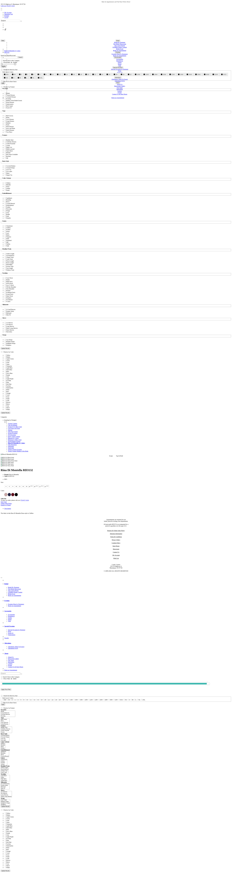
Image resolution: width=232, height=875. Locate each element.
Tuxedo (6, 638)
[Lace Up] (5, 738)
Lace (7, 212)
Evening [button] (6, 600)
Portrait (8, 290)
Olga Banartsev (12, 444)
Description (7, 508)
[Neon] (3, 746)
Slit (7, 158)
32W (216, 74)
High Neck (9, 281)
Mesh (7, 235)
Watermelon (9, 388)
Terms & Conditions (116, 537)
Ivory (7, 397)
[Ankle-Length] (5, 768)
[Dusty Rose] (5, 494)
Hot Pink (8, 384)
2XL (41, 78)
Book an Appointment (10, 670)
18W (155, 74)
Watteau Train (10, 270)
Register (6, 16)
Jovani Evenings (12, 433)
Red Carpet (9, 106)
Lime (7, 362)
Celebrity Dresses (11, 142)
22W (173, 74)
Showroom (116, 549)
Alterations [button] (7, 643)
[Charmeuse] (4, 759)
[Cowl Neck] (5, 776)
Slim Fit (8, 315)
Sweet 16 (9, 108)
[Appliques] (5, 751)
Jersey (8, 231)
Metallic (8, 185)
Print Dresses (10, 126)
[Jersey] (4, 764)
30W (207, 74)
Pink (7, 382)
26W (190, 74)
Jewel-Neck (9, 283)
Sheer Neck (9, 296)
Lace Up (8, 169)
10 (53, 74)
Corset (8, 145)
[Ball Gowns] (5, 719)
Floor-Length (10, 261)
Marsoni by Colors (13, 438)
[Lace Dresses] (5, 722)
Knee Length (10, 263)
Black (8, 404)
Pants (7, 125)
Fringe (8, 211)
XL (33, 78)
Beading (8, 200)
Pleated (8, 152)
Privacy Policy (116, 540)
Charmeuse (9, 226)
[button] (118, 41)
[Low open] (5, 740)
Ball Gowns (9, 116)
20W (164, 74)
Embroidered (10, 205)
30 (123, 74)
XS (7, 78)
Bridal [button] (6, 584)
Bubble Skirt (9, 140)
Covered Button (10, 166)
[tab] (117, 435)
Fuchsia (8, 386)
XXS (224, 74)
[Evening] (8, 716)
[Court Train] (5, 772)
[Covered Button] (5, 735)
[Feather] (4, 763)
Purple (8, 375)
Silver (8, 407)
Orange (8, 393)
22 (95, 74)
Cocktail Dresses (11, 97)
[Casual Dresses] (8, 713)
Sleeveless (9, 332)
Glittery (8, 183)
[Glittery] (3, 743)
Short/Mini (9, 264)
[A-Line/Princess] (5, 784)
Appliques (9, 198)
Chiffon (8, 228)
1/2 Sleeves (9, 323)
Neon (7, 186)
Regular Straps (10, 341)
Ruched (8, 156)
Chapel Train (10, 257)
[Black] (16, 494)
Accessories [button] (7, 611)
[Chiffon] (4, 761)
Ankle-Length (10, 253)
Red (7, 391)
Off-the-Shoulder (11, 287)
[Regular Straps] (5, 801)
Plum (7, 389)
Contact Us (116, 552)
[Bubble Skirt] (6, 727)
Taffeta (8, 244)
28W (198, 74)
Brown (8, 402)
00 (15, 74)
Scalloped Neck (10, 292)
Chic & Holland (12, 425)
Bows (8, 201)
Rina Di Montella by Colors (16, 443)
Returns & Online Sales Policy (116, 530)
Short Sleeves (10, 330)
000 (7, 74)
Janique (10, 430)
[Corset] (6, 732)
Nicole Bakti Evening (14, 441)
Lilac (7, 377)
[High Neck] (5, 779)
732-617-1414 (25, 500)
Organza (8, 237)
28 (116, 74)
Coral (7, 395)
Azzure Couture (12, 423)
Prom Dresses (10, 102)
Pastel (8, 190)
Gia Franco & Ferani (14, 428)
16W (147, 74)
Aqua (7, 364)
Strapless (8, 298)
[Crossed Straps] (5, 737)
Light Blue (9, 368)
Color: (2, 490)
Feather (8, 207)
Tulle (7, 246)
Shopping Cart (8, 14)
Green (8, 360)
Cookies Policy (116, 543)
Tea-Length (9, 268)
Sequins (8, 218)
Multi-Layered (10, 149)
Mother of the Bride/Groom (14, 100)
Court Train (9, 259)
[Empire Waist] (5, 785)
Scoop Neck (9, 294)
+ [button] (5, 422)
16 (74, 74)
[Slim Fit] (5, 788)
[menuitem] (117, 12)
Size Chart (4, 502)
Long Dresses (10, 121)
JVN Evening (12, 435)
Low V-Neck (10, 285)
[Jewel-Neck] (5, 780)
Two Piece (9, 132)
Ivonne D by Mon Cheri (15, 427)
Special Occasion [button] (9, 626)
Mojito (8, 357)
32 (130, 74)
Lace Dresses (10, 119)
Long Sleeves (10, 326)
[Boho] (5, 721)
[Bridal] (8, 711)
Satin (7, 238)
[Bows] (5, 754)
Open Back (9, 151)
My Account (8, 12)
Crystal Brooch (10, 203)
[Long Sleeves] (6, 795)
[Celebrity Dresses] (6, 729)
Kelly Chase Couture (14, 436)
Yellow (8, 355)
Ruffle (8, 214)
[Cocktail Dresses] (8, 714)
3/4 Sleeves (9, 324)
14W (138, 74)
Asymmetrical (10, 255)
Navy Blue (9, 373)
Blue (7, 371)
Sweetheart (9, 299)
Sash (7, 216)
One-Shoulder (10, 289)
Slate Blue (9, 369)
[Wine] (12, 494)
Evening (8, 99)
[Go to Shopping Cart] (1, 8)
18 (81, 74)
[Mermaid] (5, 787)
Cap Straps (9, 340)
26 (109, 74)
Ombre (8, 188)
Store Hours (116, 546)
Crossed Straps (10, 168)
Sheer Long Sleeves (12, 328)
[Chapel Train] (5, 771)
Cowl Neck (9, 278)
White (8, 409)
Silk (7, 242)
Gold (7, 400)
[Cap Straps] (5, 800)
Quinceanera (9, 104)
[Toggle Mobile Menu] (1, 577)
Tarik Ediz (11, 448)
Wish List (116, 558)
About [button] (6, 653)
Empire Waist (10, 311)
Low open (9, 171)
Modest (8, 123)
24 (102, 74)
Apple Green (10, 359)
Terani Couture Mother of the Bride (18, 451)
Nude (7, 398)
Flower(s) (9, 209)
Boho (7, 117)
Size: (2, 482)
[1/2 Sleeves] (6, 792)
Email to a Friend (6, 505)
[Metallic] (3, 745)
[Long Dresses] (5, 724)
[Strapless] (5, 804)
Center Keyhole (10, 143)
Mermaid (8, 313)
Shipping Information (116, 533)
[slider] (208, 683)
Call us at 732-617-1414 (8, 6)
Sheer (7, 173)
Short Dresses (10, 130)
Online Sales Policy (6, 503)
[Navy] (9, 494)
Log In (6, 17)
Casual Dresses (10, 95)
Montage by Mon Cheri (14, 440)
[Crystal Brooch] (5, 756)
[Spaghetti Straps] (5, 803)
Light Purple (9, 379)
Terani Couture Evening (15, 449)
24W (181, 74)
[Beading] (5, 753)
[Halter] (5, 777)
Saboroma (11, 446)
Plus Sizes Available (12, 154)
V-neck (8, 301)
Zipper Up (9, 175)
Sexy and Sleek (10, 128)
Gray (7, 406)
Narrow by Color (9, 352)
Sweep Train (9, 266)
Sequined (9, 240)
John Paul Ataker (13, 431)
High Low (9, 147)
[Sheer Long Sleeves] (6, 796)
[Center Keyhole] (6, 730)
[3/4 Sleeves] (6, 793)
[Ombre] (3, 748)
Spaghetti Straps (10, 343)
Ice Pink (8, 380)
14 (67, 74)
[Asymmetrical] (5, 769)
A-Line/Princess (10, 309)
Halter (8, 280)
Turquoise (9, 366)
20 (88, 74)
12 (60, 74)
